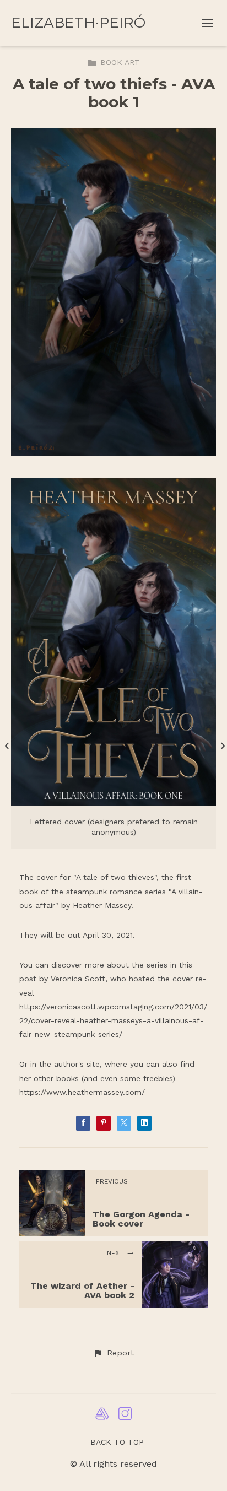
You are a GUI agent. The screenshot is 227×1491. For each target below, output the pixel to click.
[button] (113, 1353)
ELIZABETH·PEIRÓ (78, 22)
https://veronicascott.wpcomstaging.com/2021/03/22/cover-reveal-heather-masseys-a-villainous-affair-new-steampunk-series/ (113, 1020)
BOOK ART (120, 62)
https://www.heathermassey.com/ (82, 1092)
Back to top (117, 1442)
